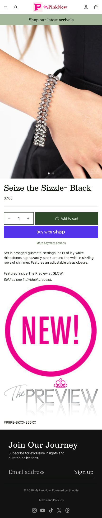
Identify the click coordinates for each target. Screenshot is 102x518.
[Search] (15, 7)
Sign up (83, 471)
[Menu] (5, 7)
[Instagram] (34, 510)
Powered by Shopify (65, 490)
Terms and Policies (51, 500)
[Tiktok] (51, 510)
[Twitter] (59, 510)
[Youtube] (43, 510)
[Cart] (96, 7)
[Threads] (67, 510)
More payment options (51, 243)
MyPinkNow (42, 490)
